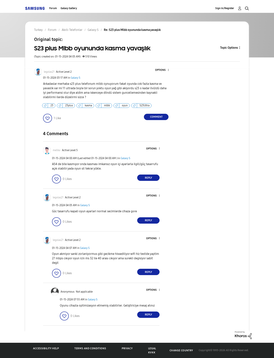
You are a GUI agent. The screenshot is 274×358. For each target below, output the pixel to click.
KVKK (151, 352)
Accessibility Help (46, 348)
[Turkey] (35, 8)
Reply (148, 177)
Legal (152, 348)
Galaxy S (75, 77)
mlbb (107, 105)
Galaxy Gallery (69, 8)
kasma (88, 105)
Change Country (181, 350)
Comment (156, 116)
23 (52, 105)
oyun (125, 105)
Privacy (127, 348)
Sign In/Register (224, 8)
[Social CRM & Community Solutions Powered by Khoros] (243, 335)
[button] (162, 70)
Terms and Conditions (90, 348)
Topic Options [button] (229, 47)
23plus (69, 105)
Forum (53, 8)
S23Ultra (144, 105)
